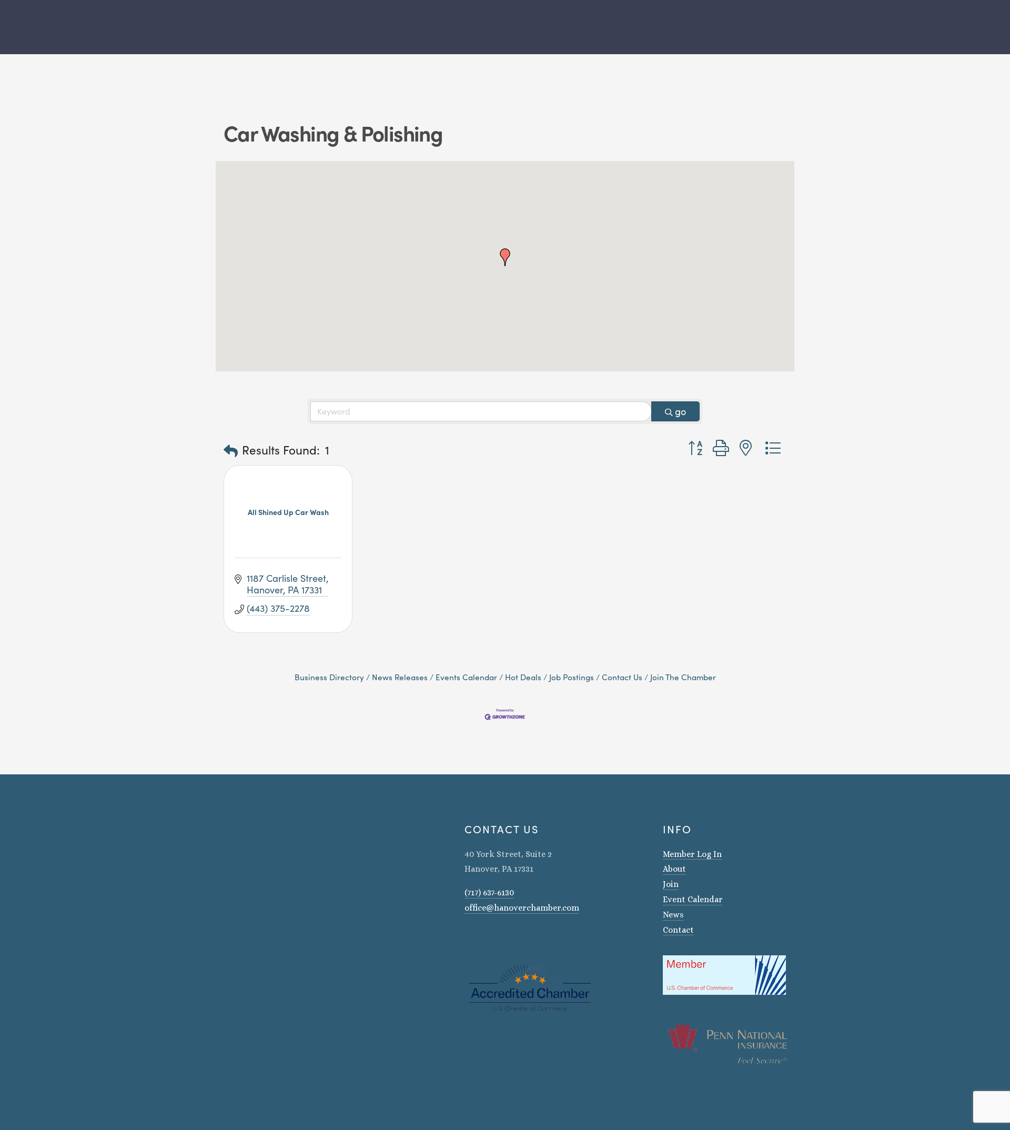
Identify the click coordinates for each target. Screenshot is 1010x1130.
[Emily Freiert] (496, 938)
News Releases (400, 676)
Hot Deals (523, 676)
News (673, 915)
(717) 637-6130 (489, 892)
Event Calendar (693, 899)
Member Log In (692, 854)
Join (671, 884)
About (674, 869)
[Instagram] (468, 938)
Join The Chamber (683, 676)
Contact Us (622, 676)
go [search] (680, 411)
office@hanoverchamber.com (521, 908)
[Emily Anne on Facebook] (482, 938)
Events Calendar (466, 676)
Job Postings (571, 676)
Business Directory (329, 676)
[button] (505, 257)
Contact (678, 930)
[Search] (220, 27)
